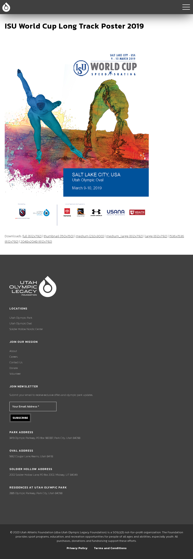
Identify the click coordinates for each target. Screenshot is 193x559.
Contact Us (15, 362)
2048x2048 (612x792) (36, 241)
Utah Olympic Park (20, 318)
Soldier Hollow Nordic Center (26, 329)
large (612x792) (156, 236)
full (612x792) (32, 236)
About (13, 351)
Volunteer (15, 374)
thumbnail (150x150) (59, 236)
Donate (13, 368)
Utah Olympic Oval (20, 323)
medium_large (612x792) (124, 236)
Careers (13, 357)
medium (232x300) (90, 236)
